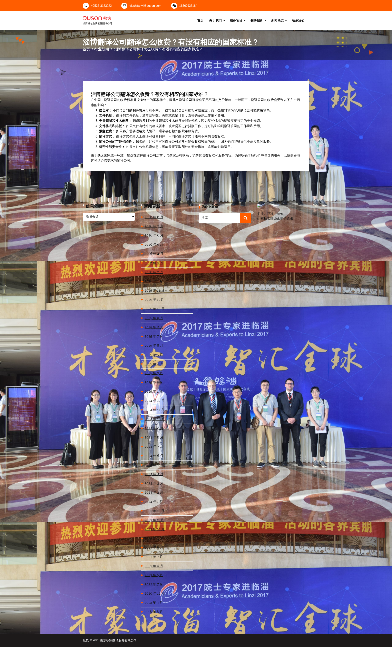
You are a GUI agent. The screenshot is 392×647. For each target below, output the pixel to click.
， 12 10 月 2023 (116, 75)
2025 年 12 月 (154, 290)
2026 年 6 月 (154, 235)
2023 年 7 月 (154, 557)
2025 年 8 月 (154, 327)
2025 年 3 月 (154, 373)
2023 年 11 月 (154, 520)
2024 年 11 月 (154, 410)
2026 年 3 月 (154, 263)
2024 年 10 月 (155, 419)
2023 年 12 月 (154, 511)
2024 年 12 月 (155, 401)
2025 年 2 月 (154, 382)
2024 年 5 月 (154, 465)
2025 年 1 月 (154, 391)
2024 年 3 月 (154, 483)
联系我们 (298, 20)
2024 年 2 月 (154, 492)
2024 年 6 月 (154, 456)
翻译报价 (257, 20)
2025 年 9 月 (154, 318)
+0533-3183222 (101, 5)
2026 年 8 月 (154, 217)
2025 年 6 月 (154, 345)
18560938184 (188, 5)
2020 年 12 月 (155, 593)
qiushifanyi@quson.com (145, 5)
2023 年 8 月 (154, 547)
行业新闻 (101, 49)
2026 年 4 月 (154, 254)
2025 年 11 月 (154, 300)
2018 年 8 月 (154, 612)
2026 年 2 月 (154, 272)
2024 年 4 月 (154, 474)
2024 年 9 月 (154, 428)
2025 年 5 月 (154, 355)
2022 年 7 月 (154, 584)
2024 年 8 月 (154, 437)
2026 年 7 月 (154, 226)
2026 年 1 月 (154, 281)
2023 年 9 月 (154, 538)
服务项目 (236, 20)
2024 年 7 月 (154, 446)
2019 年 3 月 (154, 603)
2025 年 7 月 (154, 336)
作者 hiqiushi (142, 75)
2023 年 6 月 (154, 566)
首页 (200, 20)
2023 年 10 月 (155, 529)
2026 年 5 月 (154, 244)
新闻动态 (277, 20)
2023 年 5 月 (154, 575)
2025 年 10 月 (155, 309)
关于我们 (215, 20)
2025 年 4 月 (154, 364)
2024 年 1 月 (154, 502)
